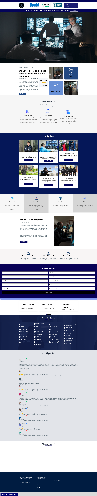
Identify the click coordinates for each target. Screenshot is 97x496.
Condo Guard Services (69, 153)
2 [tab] (47, 314)
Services (36, 10)
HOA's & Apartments (28, 177)
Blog (62, 10)
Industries (50, 10)
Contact (67, 10)
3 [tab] (48, 314)
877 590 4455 (29, 1)
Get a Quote (74, 10)
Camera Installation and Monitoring (48, 154)
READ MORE (28, 159)
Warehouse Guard (69, 178)
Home (27, 10)
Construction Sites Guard (48, 178)
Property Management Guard (57, 480)
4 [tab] (49, 314)
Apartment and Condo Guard (57, 477)
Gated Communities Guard (28, 154)
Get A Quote (22, 93)
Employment (57, 10)
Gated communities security (57, 478)
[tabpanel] (48, 306)
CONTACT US (23, 241)
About (31, 10)
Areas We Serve (43, 10)
